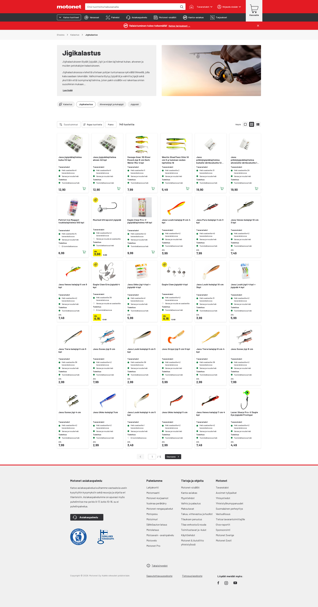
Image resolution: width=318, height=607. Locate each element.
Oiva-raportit (223, 524)
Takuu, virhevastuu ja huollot (197, 513)
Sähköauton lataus (156, 524)
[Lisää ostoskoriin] (84, 188)
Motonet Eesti (224, 540)
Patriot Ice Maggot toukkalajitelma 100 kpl (71, 221)
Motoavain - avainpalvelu (160, 535)
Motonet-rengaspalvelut (159, 508)
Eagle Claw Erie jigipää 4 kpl (106, 286)
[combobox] (132, 6)
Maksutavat (187, 508)
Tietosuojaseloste (192, 575)
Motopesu (152, 513)
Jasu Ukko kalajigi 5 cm (174, 412)
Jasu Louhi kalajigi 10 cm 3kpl (210, 286)
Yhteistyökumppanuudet (229, 503)
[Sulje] (258, 25)
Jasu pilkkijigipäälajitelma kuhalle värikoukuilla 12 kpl (209, 160)
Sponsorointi (223, 529)
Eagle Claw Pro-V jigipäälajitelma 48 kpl (139, 221)
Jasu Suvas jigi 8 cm (242, 349)
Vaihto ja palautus (191, 503)
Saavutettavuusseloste (159, 575)
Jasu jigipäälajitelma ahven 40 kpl (104, 158)
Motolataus (152, 529)
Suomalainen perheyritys (229, 508)
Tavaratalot (222, 487)
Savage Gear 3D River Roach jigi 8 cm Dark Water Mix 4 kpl (139, 160)
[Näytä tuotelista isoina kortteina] (245, 124)
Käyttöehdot (188, 535)
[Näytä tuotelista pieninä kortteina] (251, 124)
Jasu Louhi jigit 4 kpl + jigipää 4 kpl (243, 286)
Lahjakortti (152, 487)
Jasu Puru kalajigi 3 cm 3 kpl (209, 221)
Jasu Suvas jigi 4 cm (69, 412)
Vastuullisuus (223, 513)
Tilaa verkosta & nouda (193, 524)
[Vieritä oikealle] (118, 124)
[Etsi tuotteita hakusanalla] (181, 6)
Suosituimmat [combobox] (71, 124)
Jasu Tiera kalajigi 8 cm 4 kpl (210, 350)
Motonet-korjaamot (157, 498)
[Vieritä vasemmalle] (55, 124)
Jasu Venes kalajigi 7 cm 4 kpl (210, 413)
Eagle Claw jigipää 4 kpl (175, 284)
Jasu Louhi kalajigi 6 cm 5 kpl (141, 350)
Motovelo (151, 540)
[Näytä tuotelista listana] (257, 124)
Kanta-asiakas (189, 492)
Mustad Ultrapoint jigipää (107, 220)
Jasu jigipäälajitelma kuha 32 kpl (70, 158)
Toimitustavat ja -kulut (193, 529)
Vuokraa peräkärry (156, 503)
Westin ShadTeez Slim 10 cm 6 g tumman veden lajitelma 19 (175, 160)
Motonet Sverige (225, 535)
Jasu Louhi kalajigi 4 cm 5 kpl (141, 413)
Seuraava (171, 456)
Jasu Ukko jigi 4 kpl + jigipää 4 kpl (139, 286)
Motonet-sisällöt (190, 487)
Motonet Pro (153, 545)
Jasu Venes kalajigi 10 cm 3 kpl (245, 221)
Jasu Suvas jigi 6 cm (104, 349)
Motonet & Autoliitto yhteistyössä (192, 542)
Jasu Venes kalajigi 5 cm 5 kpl (72, 286)
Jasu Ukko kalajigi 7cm (105, 412)
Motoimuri (152, 519)
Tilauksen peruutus (191, 519)
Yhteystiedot (223, 498)
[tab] (92, 17)
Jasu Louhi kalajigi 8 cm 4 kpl (176, 221)
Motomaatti (153, 492)
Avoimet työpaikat (226, 492)
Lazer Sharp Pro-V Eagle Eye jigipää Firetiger (244, 413)
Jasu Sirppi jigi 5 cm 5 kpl (176, 349)
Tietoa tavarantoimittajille (230, 519)
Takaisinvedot (160, 565)
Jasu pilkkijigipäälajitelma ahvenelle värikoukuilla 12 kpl (245, 160)
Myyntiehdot (188, 498)
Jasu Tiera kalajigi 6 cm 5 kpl (72, 350)
